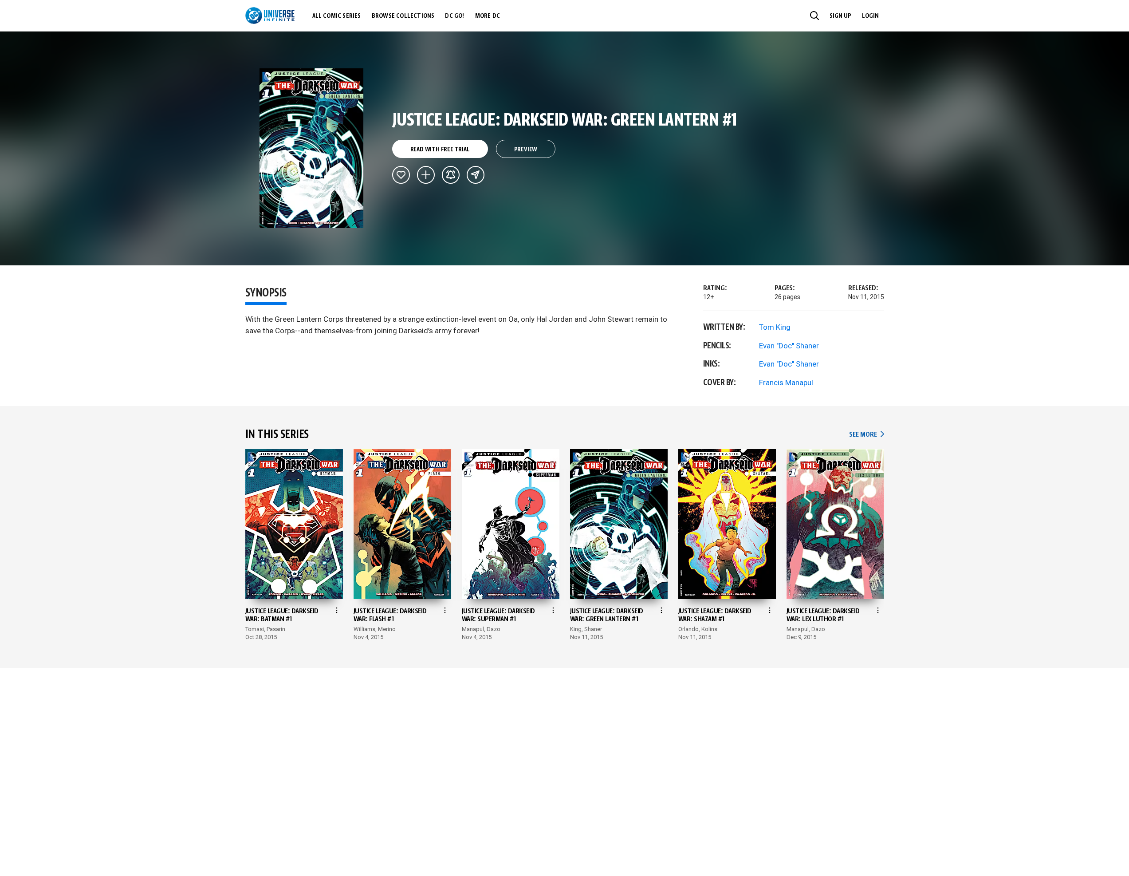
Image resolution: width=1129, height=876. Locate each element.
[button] (814, 15)
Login (870, 16)
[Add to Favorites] (401, 175)
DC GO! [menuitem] (454, 16)
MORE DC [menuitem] (487, 16)
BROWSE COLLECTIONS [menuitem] (403, 16)
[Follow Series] (451, 175)
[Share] (475, 175)
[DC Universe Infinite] (270, 15)
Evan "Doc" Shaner (789, 345)
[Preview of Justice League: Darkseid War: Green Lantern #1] (312, 148)
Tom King (775, 327)
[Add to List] (426, 175)
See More (866, 434)
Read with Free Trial (440, 150)
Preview (526, 150)
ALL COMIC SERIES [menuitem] (336, 16)
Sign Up (840, 16)
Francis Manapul (786, 382)
